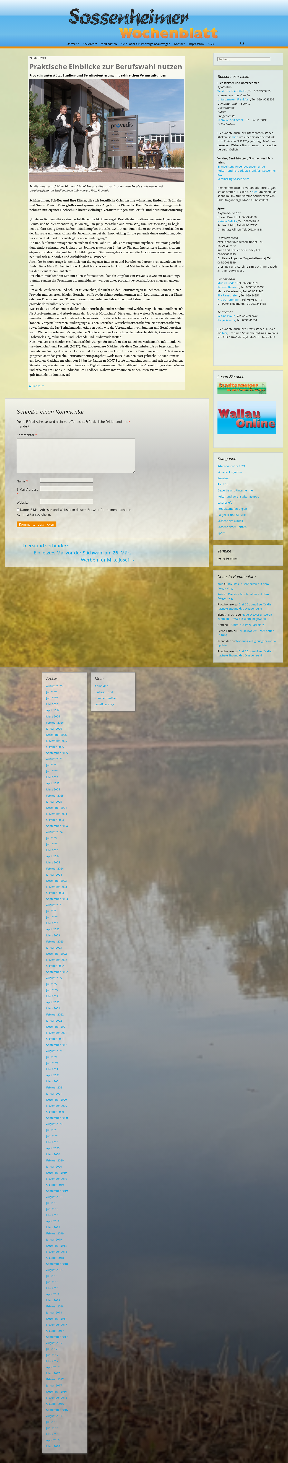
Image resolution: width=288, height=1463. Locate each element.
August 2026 (54, 686)
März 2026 (53, 716)
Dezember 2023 (56, 880)
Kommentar (27, 435)
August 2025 (54, 759)
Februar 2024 (55, 868)
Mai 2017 (52, 1361)
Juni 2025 (52, 771)
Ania (220, 584)
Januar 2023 (54, 947)
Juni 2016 (52, 1428)
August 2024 (54, 832)
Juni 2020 (52, 1136)
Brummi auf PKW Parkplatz (246, 625)
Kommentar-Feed (106, 698)
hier (235, 137)
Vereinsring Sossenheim (233, 179)
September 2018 (57, 1264)
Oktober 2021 (55, 1039)
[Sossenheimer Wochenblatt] (144, 21)
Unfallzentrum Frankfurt (233, 99)
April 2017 (53, 1367)
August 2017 (54, 1343)
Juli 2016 (51, 1422)
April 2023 (53, 929)
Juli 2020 (51, 1130)
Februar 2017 (55, 1379)
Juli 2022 (51, 984)
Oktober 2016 (55, 1404)
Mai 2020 (52, 1142)
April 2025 (53, 783)
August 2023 (54, 905)
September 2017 (57, 1337)
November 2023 (56, 887)
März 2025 (53, 789)
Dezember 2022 (56, 953)
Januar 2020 (54, 1166)
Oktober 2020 (55, 1112)
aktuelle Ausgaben (229, 472)
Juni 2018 (52, 1282)
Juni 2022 (52, 990)
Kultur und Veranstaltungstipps (238, 496)
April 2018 (53, 1294)
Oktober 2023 (55, 893)
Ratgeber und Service (231, 515)
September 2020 (57, 1118)
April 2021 (53, 1075)
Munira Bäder (226, 283)
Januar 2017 (54, 1385)
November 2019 (56, 1178)
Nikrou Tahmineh (228, 299)
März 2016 (53, 1446)
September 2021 (57, 1045)
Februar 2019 (55, 1233)
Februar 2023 (55, 941)
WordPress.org (104, 704)
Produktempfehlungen (232, 508)
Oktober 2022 (55, 966)
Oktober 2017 (55, 1331)
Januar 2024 (54, 874)
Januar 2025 (54, 801)
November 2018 (56, 1251)
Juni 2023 (52, 917)
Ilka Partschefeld (228, 295)
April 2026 (53, 710)
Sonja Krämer (226, 320)
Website (23, 502)
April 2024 (53, 856)
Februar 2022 (55, 1014)
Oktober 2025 (55, 747)
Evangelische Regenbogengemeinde (241, 166)
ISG (219, 175)
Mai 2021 (52, 1069)
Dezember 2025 (56, 735)
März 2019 (53, 1227)
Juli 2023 (51, 911)
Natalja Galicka (227, 221)
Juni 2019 (52, 1209)
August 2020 (54, 1124)
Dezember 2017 (56, 1318)
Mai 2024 (52, 850)
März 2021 (53, 1081)
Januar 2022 (54, 1020)
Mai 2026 (52, 704)
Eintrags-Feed (104, 692)
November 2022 (56, 960)
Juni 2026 (52, 698)
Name (22, 481)
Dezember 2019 (56, 1172)
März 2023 (53, 935)
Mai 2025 (52, 777)
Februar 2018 (55, 1306)
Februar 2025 (55, 795)
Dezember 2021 (56, 1026)
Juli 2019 (51, 1203)
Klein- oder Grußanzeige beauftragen (145, 44)
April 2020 (53, 1148)
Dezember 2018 (56, 1245)
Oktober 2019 (55, 1185)
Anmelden (101, 686)
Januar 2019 (54, 1239)
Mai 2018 (52, 1288)
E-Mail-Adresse (27, 491)
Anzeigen (223, 478)
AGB (211, 44)
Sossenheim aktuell (230, 521)
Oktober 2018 (55, 1258)
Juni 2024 (52, 844)
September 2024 (57, 826)
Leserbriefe (224, 502)
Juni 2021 (52, 1063)
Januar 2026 (54, 728)
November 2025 (56, 741)
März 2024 (53, 862)
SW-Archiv (90, 44)
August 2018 (54, 1270)
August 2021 (54, 1051)
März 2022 (53, 1008)
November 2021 (56, 1033)
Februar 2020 (55, 1160)
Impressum (196, 44)
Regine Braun (226, 316)
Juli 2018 (51, 1276)
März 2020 (53, 1154)
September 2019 (57, 1191)
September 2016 (57, 1410)
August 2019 (54, 1197)
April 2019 (53, 1221)
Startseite (72, 44)
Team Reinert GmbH (230, 120)
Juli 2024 (51, 838)
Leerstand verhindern (43, 545)
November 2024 (56, 814)
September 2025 (57, 753)
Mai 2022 (52, 996)
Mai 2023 (52, 923)
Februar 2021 (55, 1087)
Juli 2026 (51, 692)
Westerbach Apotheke (231, 91)
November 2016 (56, 1397)
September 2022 (57, 972)
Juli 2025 (51, 765)
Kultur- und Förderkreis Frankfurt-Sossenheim (247, 170)
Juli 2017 (51, 1349)
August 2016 (54, 1416)
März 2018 (53, 1300)
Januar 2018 (54, 1312)
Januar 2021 (54, 1093)
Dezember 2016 (56, 1391)
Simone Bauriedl (228, 287)
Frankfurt (38, 386)
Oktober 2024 (55, 820)
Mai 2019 (52, 1215)
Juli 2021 (51, 1057)
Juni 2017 (52, 1355)
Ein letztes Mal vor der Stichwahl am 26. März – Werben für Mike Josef (84, 556)
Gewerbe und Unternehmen (235, 490)
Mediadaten (109, 44)
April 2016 (53, 1440)
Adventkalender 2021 (231, 466)
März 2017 (53, 1373)
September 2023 (57, 899)
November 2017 (56, 1324)
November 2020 (56, 1106)
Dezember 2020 (56, 1099)
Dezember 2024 (56, 807)
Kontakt (179, 44)
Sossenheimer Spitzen (232, 527)
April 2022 (53, 1002)
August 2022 (54, 978)
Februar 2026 (55, 722)
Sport (221, 533)
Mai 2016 (52, 1434)
